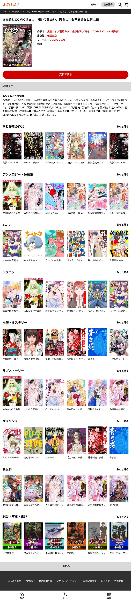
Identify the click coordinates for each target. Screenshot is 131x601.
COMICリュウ (57, 39)
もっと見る (122, 126)
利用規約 (30, 580)
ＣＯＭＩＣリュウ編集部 (105, 31)
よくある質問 (14, 580)
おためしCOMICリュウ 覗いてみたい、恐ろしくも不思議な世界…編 (55, 11)
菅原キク (64, 31)
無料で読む (65, 74)
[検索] (120, 5)
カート (65, 598)
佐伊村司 (77, 31)
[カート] (126, 5)
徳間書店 (52, 35)
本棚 (109, 598)
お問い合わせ (90, 580)
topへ (65, 566)
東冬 (87, 31)
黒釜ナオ (52, 31)
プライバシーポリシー (68, 580)
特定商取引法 (45, 580)
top (5, 11)
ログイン (94, 4)
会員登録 (108, 4)
